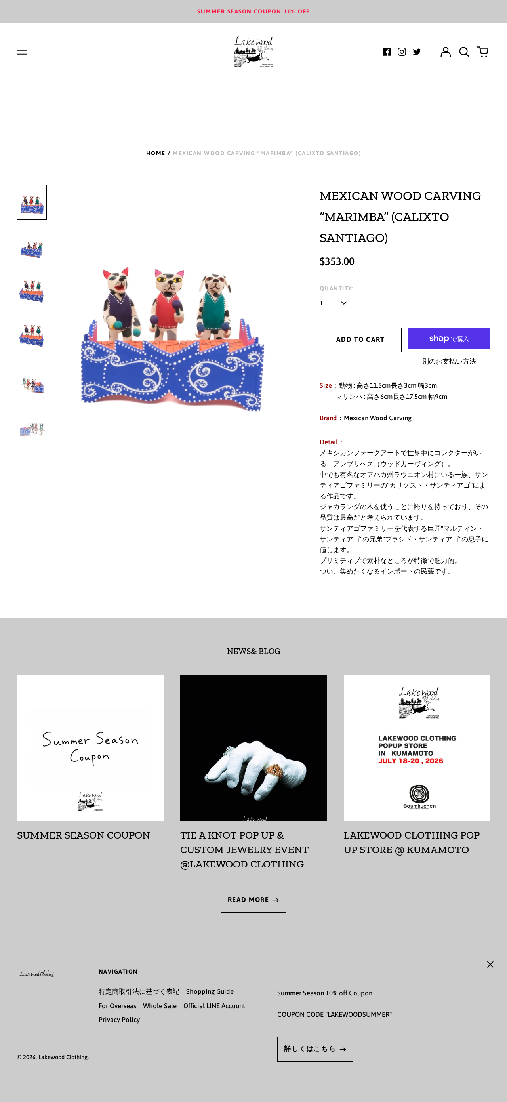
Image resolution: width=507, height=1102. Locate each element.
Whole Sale (160, 1006)
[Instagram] (402, 52)
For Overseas (117, 1006)
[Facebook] (387, 52)
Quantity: (337, 288)
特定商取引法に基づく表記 (139, 991)
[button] (464, 51)
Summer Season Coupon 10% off (253, 11)
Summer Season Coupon (83, 835)
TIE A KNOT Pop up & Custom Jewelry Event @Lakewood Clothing (244, 849)
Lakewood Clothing (63, 1057)
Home (156, 153)
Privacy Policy (119, 1020)
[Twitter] (417, 52)
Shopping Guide (210, 991)
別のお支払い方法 (449, 361)
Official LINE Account (214, 1006)
